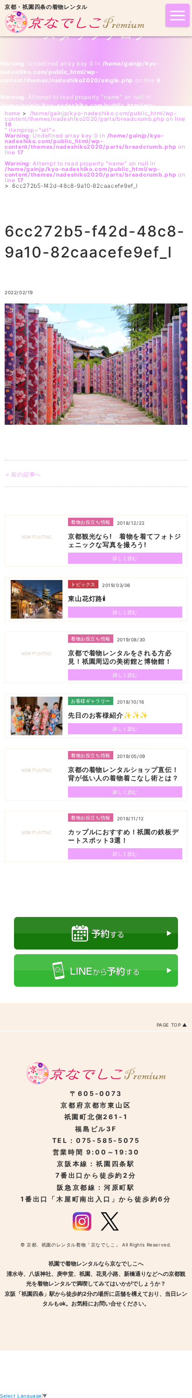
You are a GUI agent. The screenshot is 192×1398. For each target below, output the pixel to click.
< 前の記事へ (23, 474)
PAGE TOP (169, 1025)
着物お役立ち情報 (90, 522)
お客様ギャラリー (90, 701)
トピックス (83, 584)
